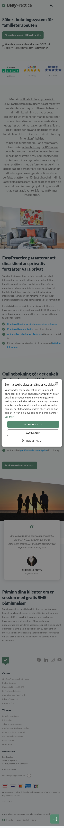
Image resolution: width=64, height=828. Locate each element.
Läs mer (9, 416)
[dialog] (32, 413)
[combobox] (56, 383)
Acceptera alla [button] (33, 424)
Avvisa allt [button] (33, 432)
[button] (32, 441)
